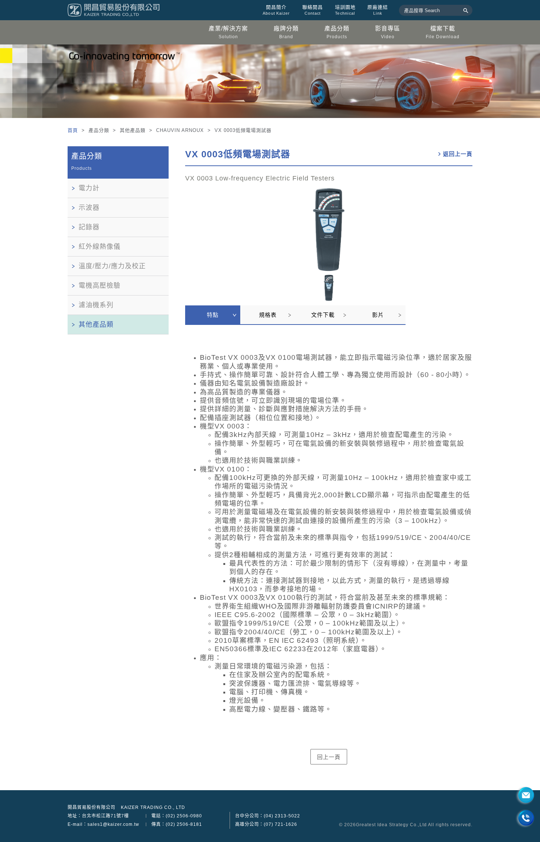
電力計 (89, 188)
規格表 (268, 315)
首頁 (74, 130)
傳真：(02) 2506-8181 (176, 824)
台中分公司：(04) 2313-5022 (267, 815)
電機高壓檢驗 (99, 285)
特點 (213, 315)
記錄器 (89, 227)
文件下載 (323, 315)
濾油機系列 (96, 305)
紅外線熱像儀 (99, 246)
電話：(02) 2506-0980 (176, 815)
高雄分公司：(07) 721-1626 (266, 824)
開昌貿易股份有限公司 (91, 807)
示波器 (89, 207)
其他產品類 (96, 324)
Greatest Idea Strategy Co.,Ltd (391, 824)
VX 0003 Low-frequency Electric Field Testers (260, 178)
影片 (378, 315)
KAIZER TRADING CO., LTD (153, 807)
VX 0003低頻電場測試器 (237, 154)
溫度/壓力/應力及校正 (112, 266)
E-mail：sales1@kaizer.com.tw (103, 824)
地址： (98, 815)
